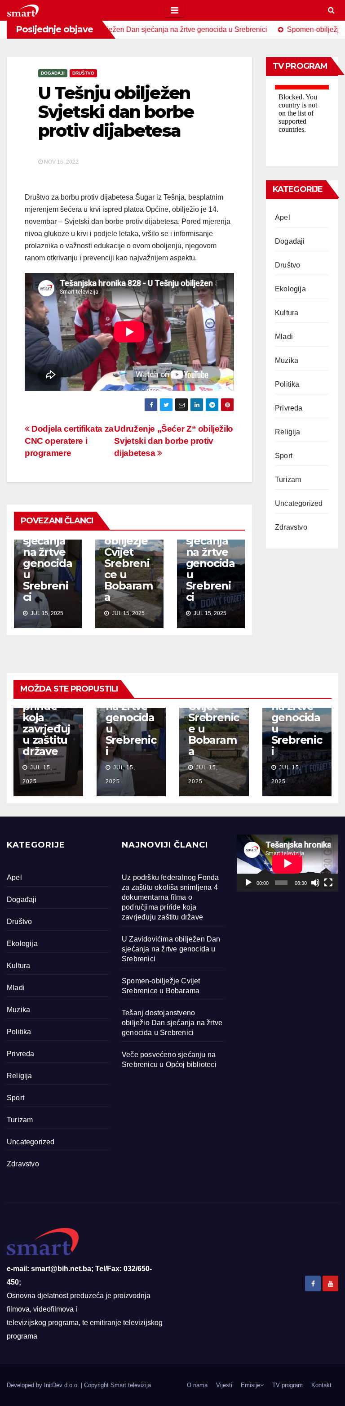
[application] (287, 863)
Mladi (284, 336)
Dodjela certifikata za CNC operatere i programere (69, 441)
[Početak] (248, 882)
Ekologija (290, 289)
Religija (288, 432)
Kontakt (321, 1385)
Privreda (289, 408)
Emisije (250, 1385)
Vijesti (224, 1385)
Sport (283, 456)
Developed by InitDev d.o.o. (44, 1385)
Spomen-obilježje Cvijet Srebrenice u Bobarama (128, 563)
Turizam (288, 479)
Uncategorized (299, 503)
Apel (282, 217)
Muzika (286, 360)
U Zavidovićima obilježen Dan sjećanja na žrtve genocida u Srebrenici (47, 540)
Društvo (83, 73)
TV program (287, 1385)
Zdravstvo (291, 527)
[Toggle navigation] (174, 10)
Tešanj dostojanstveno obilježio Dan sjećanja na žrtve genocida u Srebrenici (210, 540)
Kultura (286, 313)
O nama (197, 1385)
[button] (331, 10)
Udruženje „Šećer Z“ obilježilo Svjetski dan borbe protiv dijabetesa (173, 441)
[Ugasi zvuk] (315, 882)
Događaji (53, 73)
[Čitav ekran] (328, 882)
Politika (287, 384)
